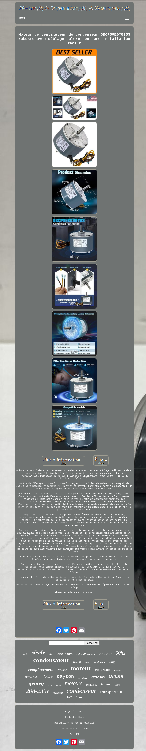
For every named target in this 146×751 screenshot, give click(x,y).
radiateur (58, 692)
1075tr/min (74, 697)
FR (77, 734)
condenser (99, 662)
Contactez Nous (74, 717)
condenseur (81, 690)
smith (87, 662)
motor (50, 685)
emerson (102, 669)
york (25, 654)
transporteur (111, 691)
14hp (112, 662)
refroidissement (85, 654)
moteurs (74, 683)
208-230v (37, 690)
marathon (82, 678)
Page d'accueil (74, 711)
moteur (81, 668)
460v (51, 654)
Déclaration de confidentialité (74, 723)
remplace (91, 684)
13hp (117, 684)
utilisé (116, 676)
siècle (38, 652)
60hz (120, 653)
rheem (117, 670)
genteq (36, 683)
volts (58, 684)
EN (71, 734)
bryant (62, 670)
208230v (98, 677)
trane (77, 662)
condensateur (51, 660)
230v (47, 676)
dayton (65, 676)
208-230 (105, 654)
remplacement (41, 669)
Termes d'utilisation (74, 728)
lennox (106, 684)
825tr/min (32, 677)
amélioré (65, 654)
